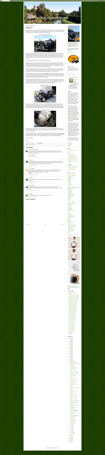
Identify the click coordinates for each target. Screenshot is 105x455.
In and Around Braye (72, 313)
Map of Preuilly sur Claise (73, 166)
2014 (70, 356)
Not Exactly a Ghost (73, 384)
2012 (70, 359)
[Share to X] (39, 143)
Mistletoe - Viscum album (74, 400)
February (71, 432)
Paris (69, 223)
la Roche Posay (70, 193)
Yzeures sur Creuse (71, 201)
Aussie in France (72, 326)
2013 (70, 357)
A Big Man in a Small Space (74, 387)
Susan (29, 193)
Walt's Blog (71, 332)
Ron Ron (29, 185)
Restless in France (72, 319)
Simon (71, 142)
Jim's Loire (71, 333)
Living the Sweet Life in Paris (74, 298)
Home (45, 224)
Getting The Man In (73, 375)
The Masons (70, 184)
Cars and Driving (71, 230)
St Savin (69, 199)
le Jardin (69, 183)
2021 (70, 345)
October (71, 420)
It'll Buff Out (72, 413)
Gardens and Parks (71, 209)
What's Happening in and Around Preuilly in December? (74, 416)
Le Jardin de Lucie (72, 322)
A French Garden (72, 323)
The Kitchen (70, 176)
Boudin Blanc (72, 390)
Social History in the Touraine (74, 296)
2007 (70, 440)
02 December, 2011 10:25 (32, 156)
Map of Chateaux (72, 169)
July (71, 424)
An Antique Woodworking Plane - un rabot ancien (74, 410)
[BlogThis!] (38, 143)
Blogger (57, 447)
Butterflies (69, 206)
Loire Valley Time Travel (73, 150)
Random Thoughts (71, 229)
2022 (70, 344)
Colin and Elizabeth (31, 149)
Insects (69, 205)
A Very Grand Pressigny (73, 306)
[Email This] (37, 143)
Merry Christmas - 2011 (74, 374)
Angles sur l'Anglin (71, 188)
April (71, 429)
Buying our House (71, 177)
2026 (70, 338)
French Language (71, 216)
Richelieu (69, 198)
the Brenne (70, 190)
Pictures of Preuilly (71, 173)
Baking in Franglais (72, 315)
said (55, 31)
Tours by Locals (71, 66)
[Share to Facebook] (40, 143)
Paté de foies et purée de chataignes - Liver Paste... (74, 402)
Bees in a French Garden (73, 302)
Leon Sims (30, 168)
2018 (70, 350)
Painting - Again (72, 378)
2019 (70, 348)
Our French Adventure (73, 310)
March (71, 430)
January (71, 433)
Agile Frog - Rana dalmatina (73, 365)
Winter (69, 232)
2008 (70, 438)
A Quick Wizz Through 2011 (74, 363)
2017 (70, 351)
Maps (69, 219)
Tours (69, 200)
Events (69, 214)
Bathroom (69, 182)
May (71, 427)
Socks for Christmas (73, 371)
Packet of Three (70, 222)
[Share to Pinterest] (41, 143)
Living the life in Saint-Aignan (74, 297)
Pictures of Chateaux (71, 224)
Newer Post (28, 224)
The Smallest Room (73, 367)
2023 (70, 342)
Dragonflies (70, 208)
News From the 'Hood (73, 391)
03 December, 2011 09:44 (32, 196)
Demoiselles (70, 207)
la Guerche (70, 192)
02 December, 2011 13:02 (32, 174)
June (71, 426)
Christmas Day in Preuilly (74, 372)
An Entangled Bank (72, 318)
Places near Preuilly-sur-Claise (73, 187)
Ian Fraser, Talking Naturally (73, 300)
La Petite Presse (71, 328)
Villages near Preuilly (72, 167)
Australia (69, 213)
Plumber (69, 178)
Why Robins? (72, 393)
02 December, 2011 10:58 (32, 165)
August (71, 423)
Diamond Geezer (72, 327)
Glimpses (69, 218)
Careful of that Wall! (73, 412)
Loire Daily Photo (72, 324)
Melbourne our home (72, 314)
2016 (70, 353)
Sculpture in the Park (73, 394)
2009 (70, 437)
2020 (70, 347)
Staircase (69, 185)
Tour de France (70, 231)
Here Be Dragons (73, 381)
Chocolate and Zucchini (73, 309)
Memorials (69, 221)
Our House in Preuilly (72, 175)
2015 (70, 354)
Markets (69, 220)
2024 (70, 341)
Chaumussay (70, 191)
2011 (70, 360)
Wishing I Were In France (73, 301)
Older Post (62, 224)
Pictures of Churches (71, 225)
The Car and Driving (32, 144)
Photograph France (72, 156)
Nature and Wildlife (71, 203)
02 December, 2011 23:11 (32, 190)
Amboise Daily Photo (72, 311)
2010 (70, 435)
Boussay (69, 189)
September (72, 421)
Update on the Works (73, 398)
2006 (70, 441)
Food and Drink (70, 215)
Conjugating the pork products (73, 408)
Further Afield (70, 217)
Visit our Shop (70, 234)
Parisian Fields (71, 331)
